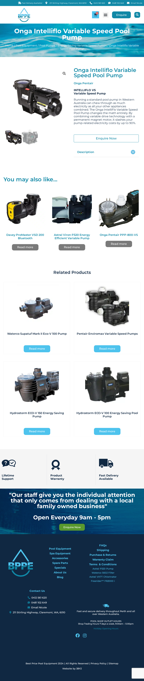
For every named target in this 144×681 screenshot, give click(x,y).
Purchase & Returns (103, 554)
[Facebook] (77, 635)
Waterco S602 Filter (103, 572)
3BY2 (79, 668)
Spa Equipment (60, 553)
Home (9, 45)
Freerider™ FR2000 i (103, 581)
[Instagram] (84, 635)
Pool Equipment (26, 45)
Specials (60, 567)
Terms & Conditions (103, 564)
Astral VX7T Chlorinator (102, 576)
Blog (60, 577)
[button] (106, 15)
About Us (60, 572)
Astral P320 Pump (103, 568)
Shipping (103, 550)
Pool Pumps (47, 45)
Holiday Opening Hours (106, 628)
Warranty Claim (103, 559)
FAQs (103, 545)
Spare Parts (60, 563)
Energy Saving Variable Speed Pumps (82, 45)
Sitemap (113, 663)
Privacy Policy (98, 663)
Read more (25, 247)
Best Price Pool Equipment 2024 (45, 663)
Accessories (60, 558)
